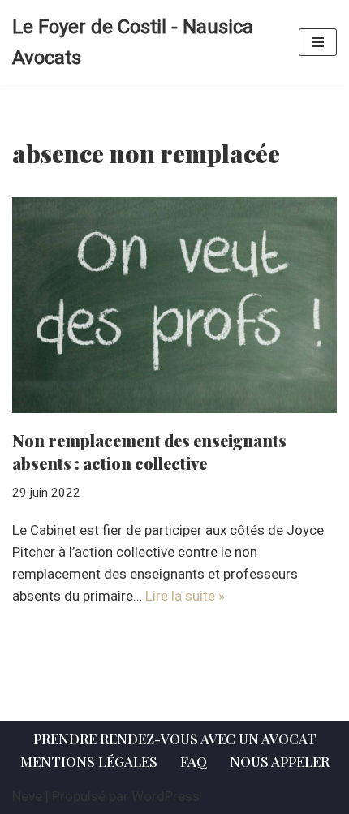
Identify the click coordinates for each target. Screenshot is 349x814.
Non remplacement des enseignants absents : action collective (149, 451)
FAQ (193, 761)
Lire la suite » (185, 596)
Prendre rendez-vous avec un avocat (175, 738)
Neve (27, 796)
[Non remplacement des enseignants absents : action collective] (174, 305)
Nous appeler (280, 761)
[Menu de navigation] (318, 42)
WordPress (165, 796)
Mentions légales (88, 761)
